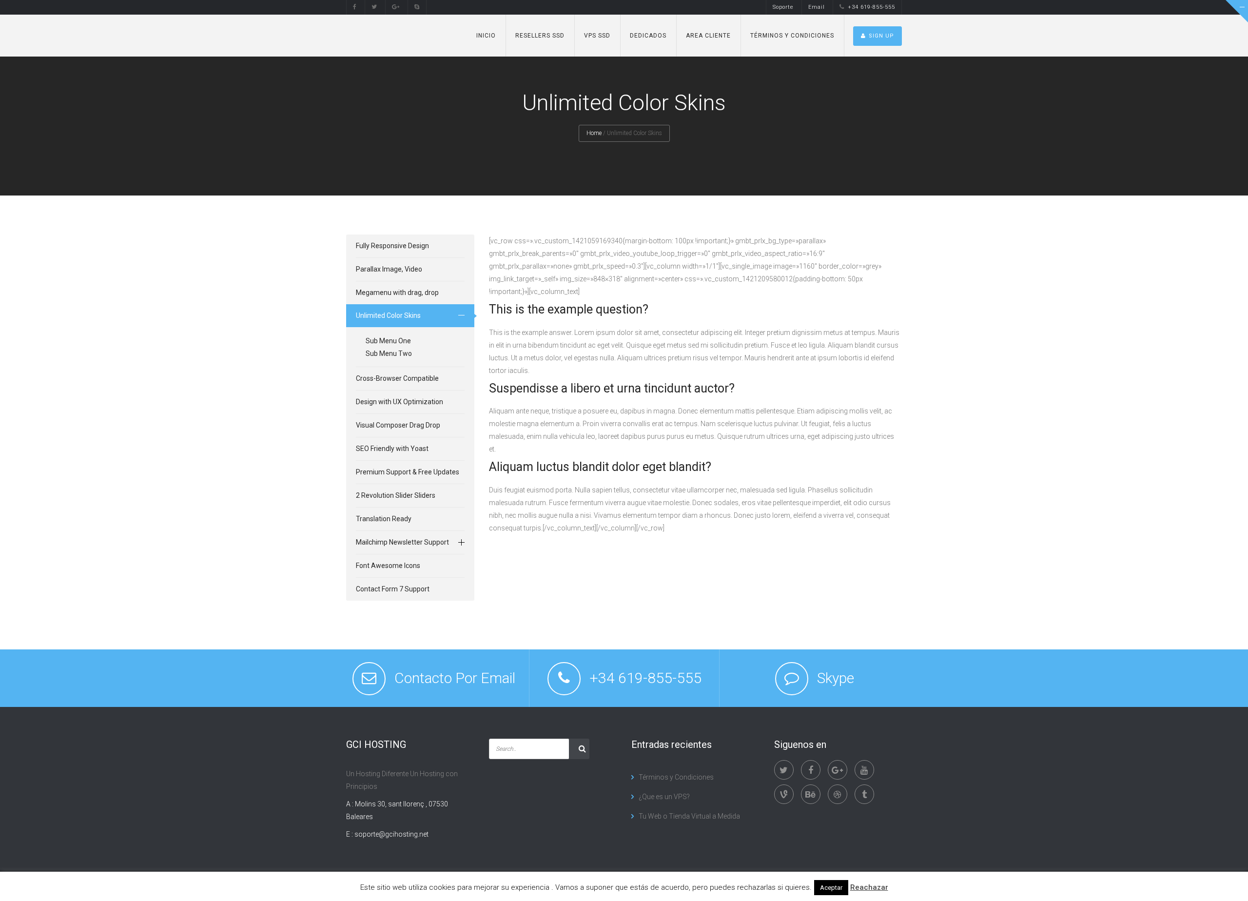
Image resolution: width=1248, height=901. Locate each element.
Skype (835, 677)
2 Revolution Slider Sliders (395, 495)
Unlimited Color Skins (388, 315)
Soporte (783, 7)
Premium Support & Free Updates (407, 472)
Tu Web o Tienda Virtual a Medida (689, 816)
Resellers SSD (540, 35)
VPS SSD (597, 35)
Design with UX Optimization (399, 402)
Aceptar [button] (831, 887)
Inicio (486, 35)
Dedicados (648, 35)
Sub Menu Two (389, 353)
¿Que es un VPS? (664, 797)
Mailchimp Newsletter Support (402, 542)
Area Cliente (708, 35)
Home (594, 133)
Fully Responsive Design (392, 246)
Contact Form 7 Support (392, 589)
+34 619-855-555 (871, 7)
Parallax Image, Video (389, 269)
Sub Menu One (388, 341)
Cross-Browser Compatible (397, 378)
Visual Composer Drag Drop (398, 425)
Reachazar (869, 887)
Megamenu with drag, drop (397, 292)
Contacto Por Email (454, 677)
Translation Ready (383, 519)
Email (816, 7)
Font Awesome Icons (388, 565)
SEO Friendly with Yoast (392, 448)
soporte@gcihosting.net (391, 834)
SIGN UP (881, 36)
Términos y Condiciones (792, 35)
